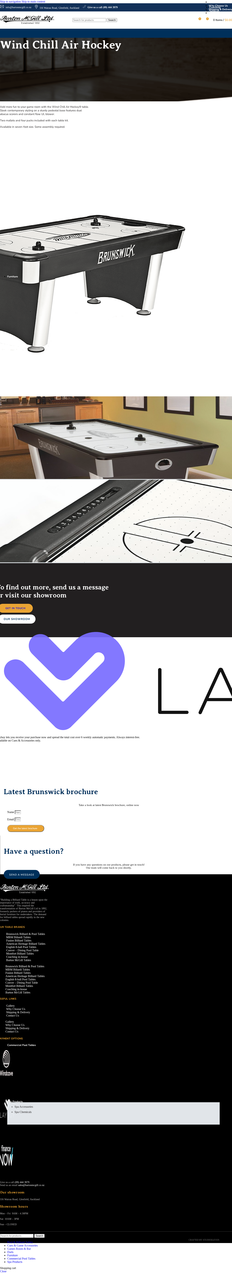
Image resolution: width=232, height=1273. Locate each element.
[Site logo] (27, 23)
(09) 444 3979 (22, 1182)
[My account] (191, 20)
